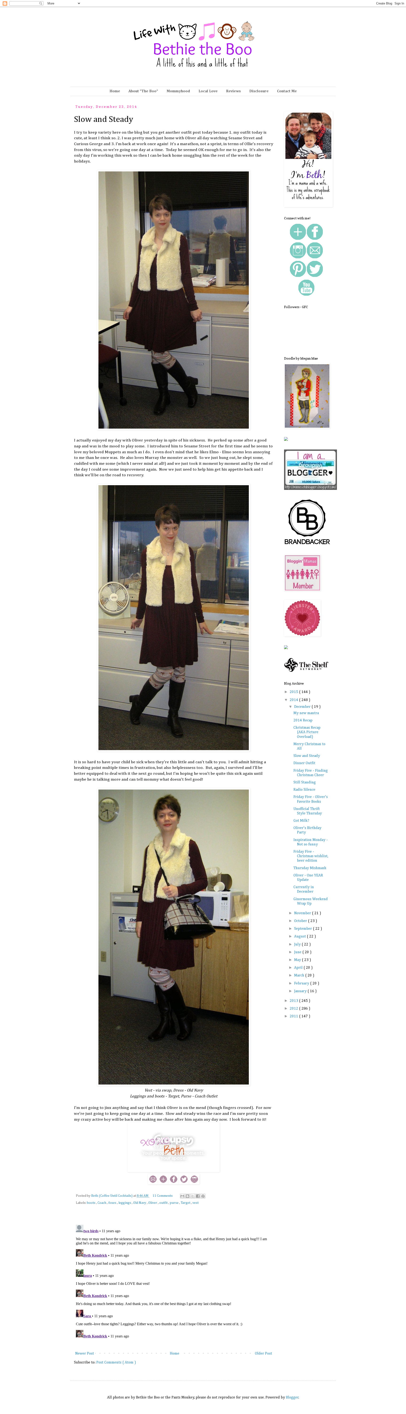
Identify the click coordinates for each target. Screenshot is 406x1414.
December (303, 707)
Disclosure (259, 91)
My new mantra (306, 713)
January (301, 991)
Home (114, 91)
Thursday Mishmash (309, 868)
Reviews (233, 91)
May (298, 960)
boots (91, 1203)
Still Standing (304, 782)
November (303, 913)
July (298, 944)
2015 (294, 692)
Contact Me (287, 91)
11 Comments (162, 1195)
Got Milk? (301, 821)
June (298, 952)
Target (186, 1203)
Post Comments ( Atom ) (116, 1362)
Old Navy (140, 1203)
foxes (112, 1203)
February (302, 983)
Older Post (263, 1354)
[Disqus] (173, 1281)
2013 (294, 1001)
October (301, 921)
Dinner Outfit (304, 763)
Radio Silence (304, 790)
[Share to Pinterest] (203, 1196)
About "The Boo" (143, 91)
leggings (125, 1203)
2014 (294, 700)
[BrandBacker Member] (307, 545)
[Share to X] (192, 1196)
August (300, 936)
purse (174, 1203)
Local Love (208, 91)
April (299, 968)
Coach (102, 1203)
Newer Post (84, 1354)
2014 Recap (302, 720)
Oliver (153, 1203)
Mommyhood (178, 91)
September (303, 929)
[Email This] (182, 1196)
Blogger (292, 1397)
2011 (294, 1016)
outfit (163, 1203)
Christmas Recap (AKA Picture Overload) (306, 732)
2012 (294, 1009)
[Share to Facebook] (197, 1196)
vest (195, 1203)
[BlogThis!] (187, 1196)
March (299, 975)
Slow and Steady (306, 756)
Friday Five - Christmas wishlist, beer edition (310, 856)
